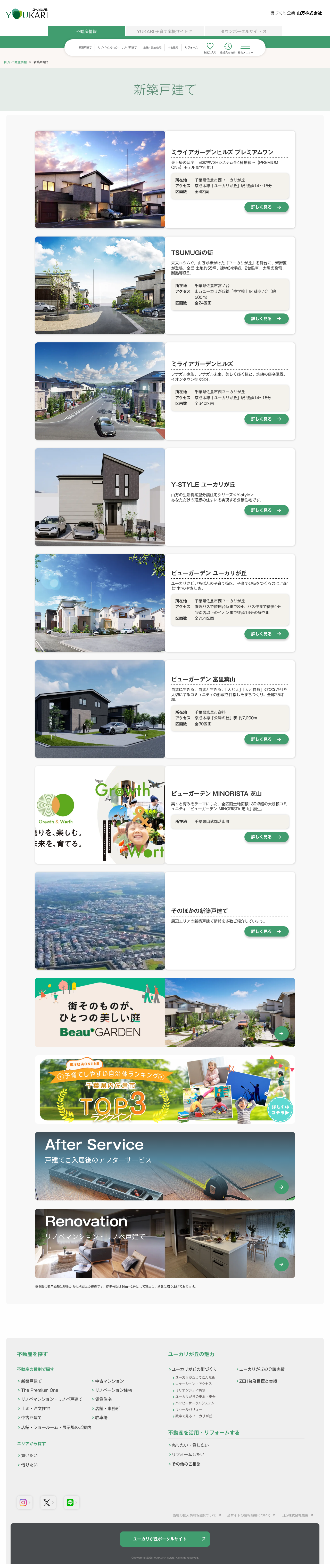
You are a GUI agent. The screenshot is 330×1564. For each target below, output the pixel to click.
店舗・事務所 (107, 1408)
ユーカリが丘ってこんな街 (195, 1377)
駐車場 (101, 1418)
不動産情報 (86, 31)
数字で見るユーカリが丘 (193, 1416)
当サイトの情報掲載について (249, 1515)
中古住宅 (173, 47)
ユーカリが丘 (26, 13)
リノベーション (113, 1390)
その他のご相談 (186, 1464)
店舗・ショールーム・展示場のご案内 (56, 1427)
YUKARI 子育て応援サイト (162, 31)
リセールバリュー (188, 1409)
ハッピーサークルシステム (194, 1403)
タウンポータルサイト (241, 31)
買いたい (29, 1455)
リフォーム (191, 47)
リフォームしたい (188, 1454)
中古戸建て (31, 1418)
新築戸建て (85, 47)
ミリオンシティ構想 (190, 1390)
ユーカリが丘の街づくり (194, 1369)
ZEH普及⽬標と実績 (258, 1381)
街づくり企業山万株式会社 (296, 13)
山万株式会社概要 (295, 1515)
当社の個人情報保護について (194, 1515)
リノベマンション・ (51, 1399)
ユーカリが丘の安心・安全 (195, 1396)
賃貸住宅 (103, 1399)
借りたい (29, 1465)
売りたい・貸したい (190, 1445)
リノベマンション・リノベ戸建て (117, 47)
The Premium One (39, 1390)
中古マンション (109, 1381)
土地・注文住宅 (152, 47)
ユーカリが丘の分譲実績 (262, 1369)
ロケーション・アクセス (193, 1384)
